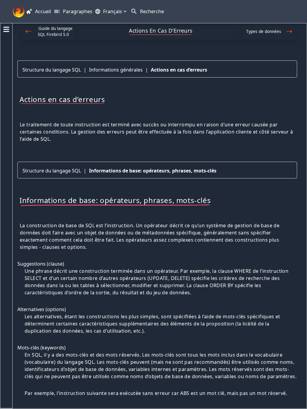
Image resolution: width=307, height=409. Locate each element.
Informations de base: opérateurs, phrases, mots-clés (152, 170)
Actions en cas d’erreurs (179, 69)
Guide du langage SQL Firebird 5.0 (55, 31)
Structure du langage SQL (51, 69)
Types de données (263, 31)
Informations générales (116, 69)
